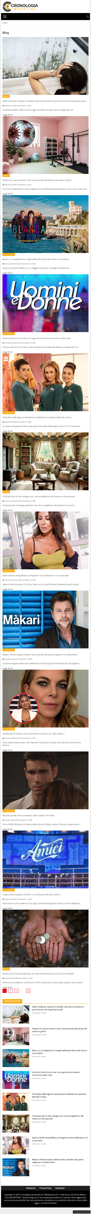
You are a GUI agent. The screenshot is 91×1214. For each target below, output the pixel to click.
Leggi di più (7, 114)
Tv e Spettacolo (8, 254)
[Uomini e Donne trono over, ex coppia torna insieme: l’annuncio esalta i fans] (15, 1080)
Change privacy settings (82, 1212)
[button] (88, 16)
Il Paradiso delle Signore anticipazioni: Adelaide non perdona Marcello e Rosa (36, 417)
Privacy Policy (45, 1188)
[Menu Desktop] (4, 16)
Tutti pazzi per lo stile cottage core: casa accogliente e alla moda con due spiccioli (38, 496)
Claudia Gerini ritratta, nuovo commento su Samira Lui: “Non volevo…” (33, 733)
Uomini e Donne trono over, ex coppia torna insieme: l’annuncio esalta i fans (36, 338)
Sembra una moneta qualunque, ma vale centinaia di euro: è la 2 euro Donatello (38, 973)
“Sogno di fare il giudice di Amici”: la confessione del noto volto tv (31, 894)
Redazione (31, 1188)
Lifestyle (6, 96)
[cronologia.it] (20, 6)
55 (28, 991)
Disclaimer (60, 1188)
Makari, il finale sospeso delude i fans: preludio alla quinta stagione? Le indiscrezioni (39, 654)
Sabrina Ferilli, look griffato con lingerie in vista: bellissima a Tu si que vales (35, 575)
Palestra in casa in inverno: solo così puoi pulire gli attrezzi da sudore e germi (36, 180)
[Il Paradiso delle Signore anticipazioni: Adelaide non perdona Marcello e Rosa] (15, 1102)
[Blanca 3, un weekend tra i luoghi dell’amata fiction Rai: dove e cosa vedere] (15, 1058)
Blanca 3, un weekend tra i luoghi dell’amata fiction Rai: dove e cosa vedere (35, 259)
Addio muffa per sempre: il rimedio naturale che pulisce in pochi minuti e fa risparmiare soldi (44, 101)
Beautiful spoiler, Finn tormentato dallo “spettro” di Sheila (28, 815)
